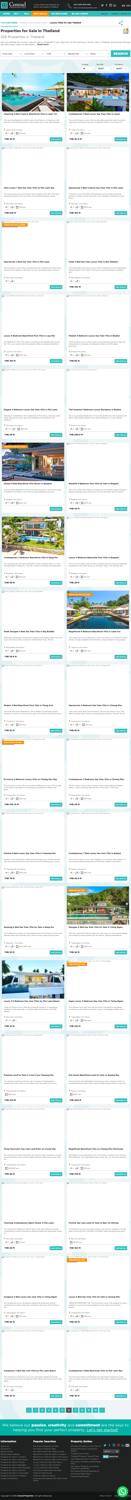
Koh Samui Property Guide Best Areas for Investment (85, 1467)
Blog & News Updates (10, 1454)
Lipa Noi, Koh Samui (14, 351)
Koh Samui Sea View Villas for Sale (48, 1451)
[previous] (4, 90)
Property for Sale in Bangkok (13, 1465)
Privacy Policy (106, 1496)
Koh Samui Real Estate (81, 1474)
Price (93, 54)
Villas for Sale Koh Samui (44, 1476)
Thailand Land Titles (80, 1454)
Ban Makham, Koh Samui (80, 277)
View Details (56, 139)
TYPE (48, 54)
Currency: (119, 64)
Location (29, 54)
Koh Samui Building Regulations (85, 1471)
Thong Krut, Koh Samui (15, 721)
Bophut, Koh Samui (78, 351)
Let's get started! (102, 1430)
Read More (43, 44)
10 (95, 1410)
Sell (26, 14)
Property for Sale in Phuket (13, 1462)
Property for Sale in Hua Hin (13, 1470)
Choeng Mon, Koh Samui (80, 721)
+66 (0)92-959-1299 (82, 4)
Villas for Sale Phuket (42, 1473)
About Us (5, 1446)
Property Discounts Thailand (13, 1476)
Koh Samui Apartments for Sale (47, 1470)
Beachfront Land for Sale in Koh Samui (50, 1460)
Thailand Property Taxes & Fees (85, 1456)
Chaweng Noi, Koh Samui (15, 869)
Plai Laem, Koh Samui (14, 204)
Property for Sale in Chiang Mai (14, 1473)
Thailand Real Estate (80, 1476)
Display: (85, 64)
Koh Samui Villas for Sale (44, 1449)
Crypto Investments (9, 1478)
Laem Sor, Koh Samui (79, 647)
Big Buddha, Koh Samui (15, 647)
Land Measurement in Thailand (84, 1459)
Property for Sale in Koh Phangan (15, 1468)
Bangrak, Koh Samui (14, 499)
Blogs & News (80, 14)
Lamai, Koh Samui (78, 130)
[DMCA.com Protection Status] (116, 1456)
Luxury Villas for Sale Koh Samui (47, 1462)
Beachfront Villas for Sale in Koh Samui (50, 1457)
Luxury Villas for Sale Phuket (46, 1468)
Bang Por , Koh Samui (14, 573)
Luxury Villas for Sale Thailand (46, 1465)
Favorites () (125, 13)
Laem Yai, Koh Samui (14, 130)
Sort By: (100, 64)
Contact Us (115, 13)
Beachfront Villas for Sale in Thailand (49, 1454)
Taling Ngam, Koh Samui (80, 943)
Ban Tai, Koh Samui (78, 1239)
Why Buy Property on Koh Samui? (86, 1446)
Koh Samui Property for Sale (45, 1446)
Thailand (7, 54)
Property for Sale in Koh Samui (14, 1460)
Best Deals (40, 14)
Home (6, 14)
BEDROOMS (73, 54)
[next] (62, 90)
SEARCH (120, 53)
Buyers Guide (59, 14)
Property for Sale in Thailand (13, 1457)
